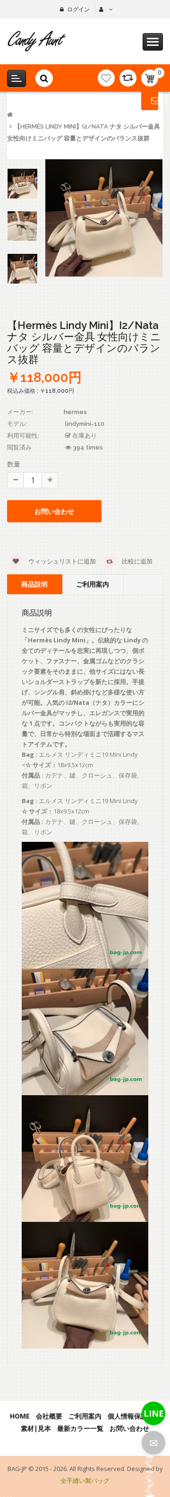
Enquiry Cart (149, 100)
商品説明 (34, 584)
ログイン (78, 9)
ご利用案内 (92, 584)
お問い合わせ (129, 1428)
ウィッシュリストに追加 (61, 561)
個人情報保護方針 (134, 1415)
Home (20, 1415)
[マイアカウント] (104, 9)
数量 (13, 463)
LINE (154, 1413)
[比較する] (127, 78)
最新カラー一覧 (80, 1428)
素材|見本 (36, 1428)
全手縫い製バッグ (85, 1480)
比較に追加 (136, 561)
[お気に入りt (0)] (106, 78)
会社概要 (49, 1415)
